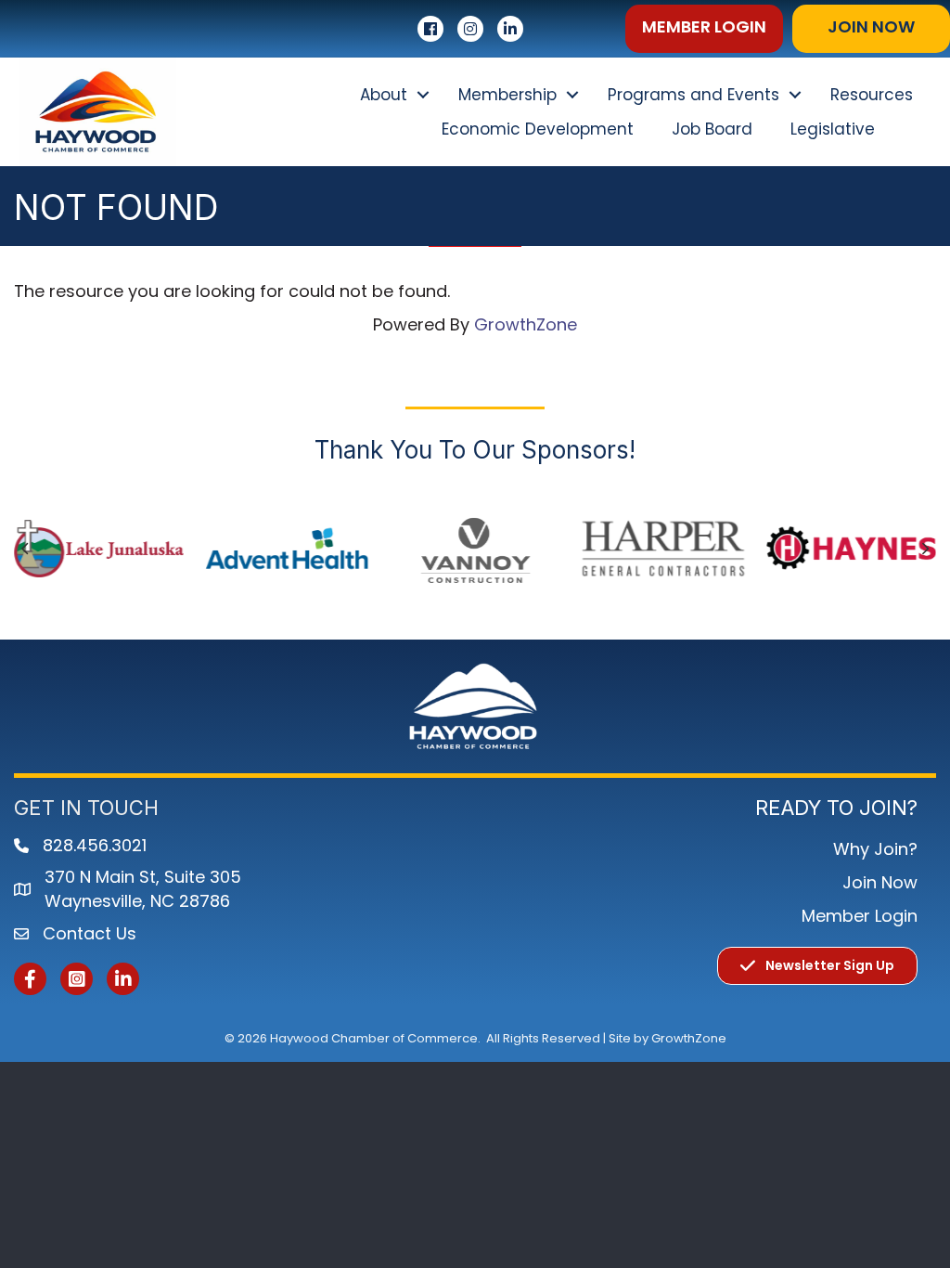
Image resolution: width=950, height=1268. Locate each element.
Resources (871, 95)
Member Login (860, 915)
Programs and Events (693, 95)
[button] (704, 29)
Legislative (832, 129)
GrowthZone (525, 324)
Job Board (712, 129)
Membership (507, 95)
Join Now (880, 882)
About (383, 95)
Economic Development (538, 129)
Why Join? (875, 848)
